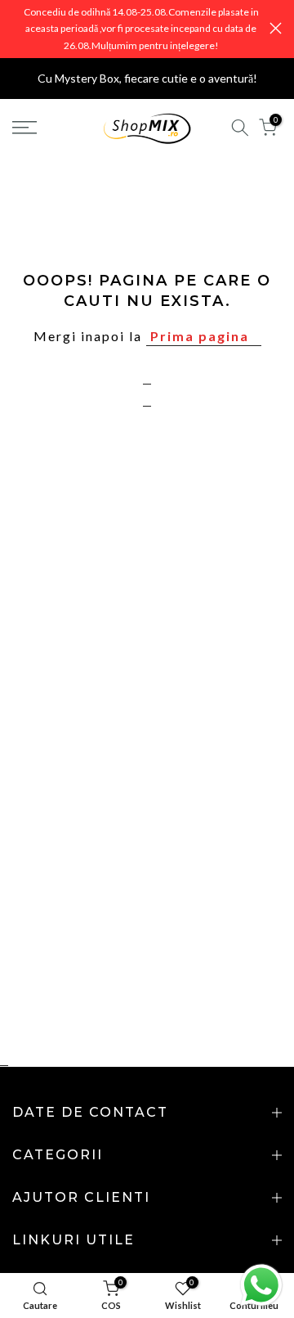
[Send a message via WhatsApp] (261, 1285)
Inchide (276, 28)
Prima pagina (199, 336)
